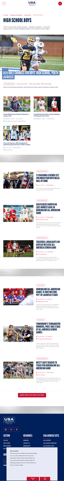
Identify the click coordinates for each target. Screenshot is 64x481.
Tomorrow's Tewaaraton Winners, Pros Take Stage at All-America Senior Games (48, 328)
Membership (26, 446)
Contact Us (26, 443)
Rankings (26, 440)
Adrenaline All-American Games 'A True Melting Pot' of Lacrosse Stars (48, 292)
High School (27, 15)
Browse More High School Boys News (32, 395)
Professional (7, 446)
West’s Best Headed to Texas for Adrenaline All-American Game (48, 365)
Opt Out (45, 478)
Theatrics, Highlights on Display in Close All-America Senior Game (48, 245)
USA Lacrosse (47, 440)
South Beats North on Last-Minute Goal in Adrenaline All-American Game (48, 209)
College (5, 440)
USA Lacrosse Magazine (50, 443)
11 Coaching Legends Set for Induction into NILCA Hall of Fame (48, 178)
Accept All (33, 478)
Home (6, 15)
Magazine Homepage (16, 15)
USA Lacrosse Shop (48, 446)
